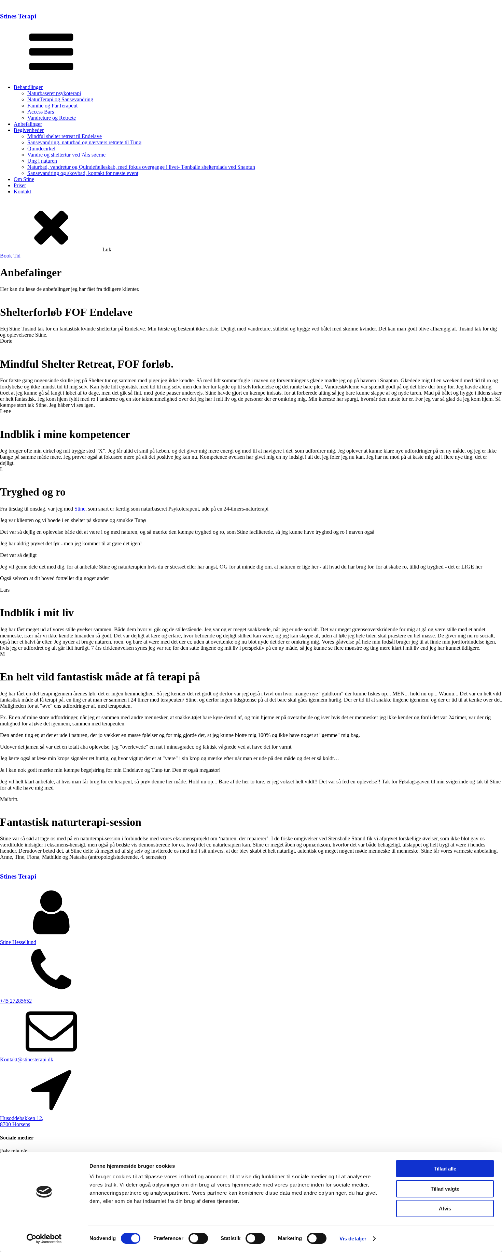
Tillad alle (445, 1169)
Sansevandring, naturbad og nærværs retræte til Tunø (84, 142)
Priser (20, 185)
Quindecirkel (41, 148)
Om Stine (24, 179)
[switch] (198, 1238)
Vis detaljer (352, 1238)
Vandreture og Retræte (51, 118)
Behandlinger (28, 87)
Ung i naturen (42, 161)
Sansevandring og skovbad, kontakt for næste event (82, 173)
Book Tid (10, 256)
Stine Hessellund (18, 942)
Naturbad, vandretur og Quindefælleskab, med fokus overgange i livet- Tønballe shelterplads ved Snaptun (141, 167)
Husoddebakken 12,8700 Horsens (21, 1121)
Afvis (445, 1208)
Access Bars (40, 112)
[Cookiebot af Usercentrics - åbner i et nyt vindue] (44, 1239)
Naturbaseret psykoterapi (54, 93)
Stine (79, 509)
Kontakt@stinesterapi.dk (26, 1059)
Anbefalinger (28, 124)
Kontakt (22, 191)
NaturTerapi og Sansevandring (60, 99)
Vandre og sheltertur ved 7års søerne (66, 155)
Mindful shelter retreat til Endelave (64, 136)
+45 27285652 (16, 1001)
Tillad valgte (445, 1189)
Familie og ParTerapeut (52, 105)
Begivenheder (29, 130)
